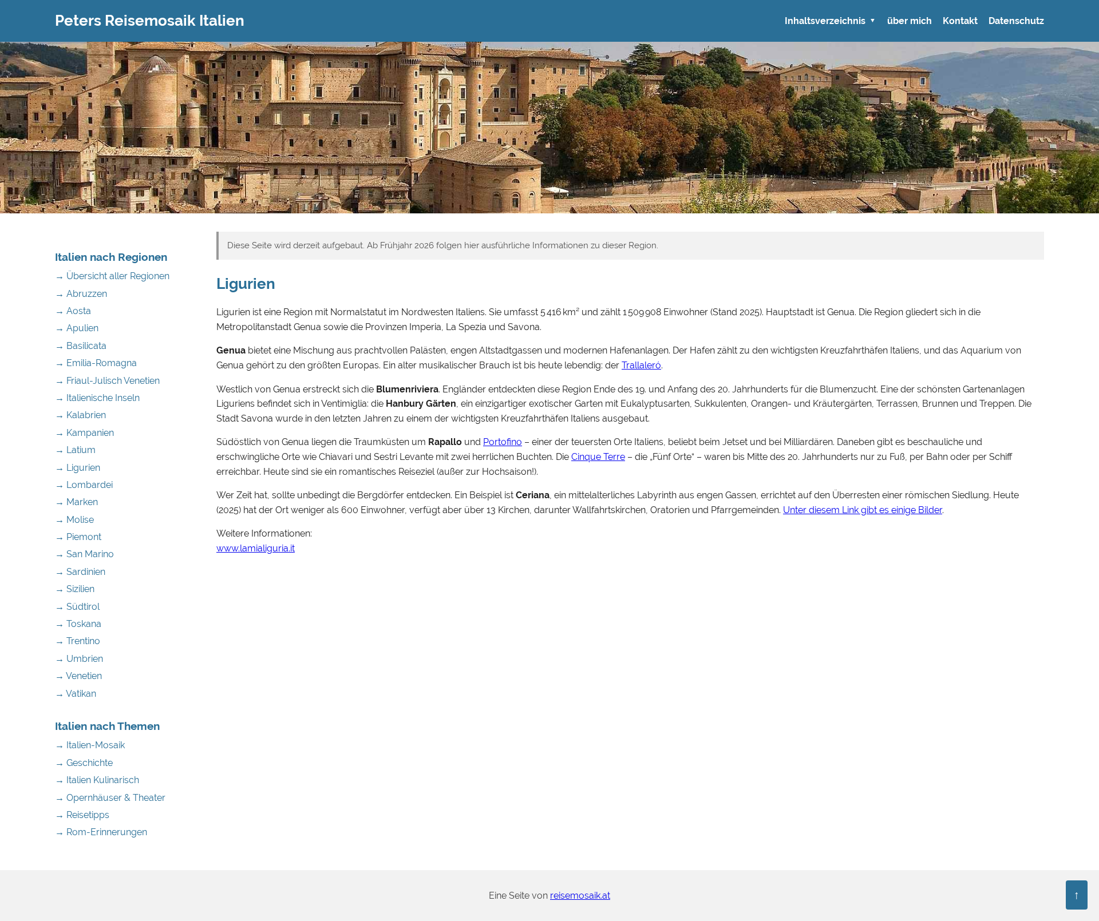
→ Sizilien (74, 588)
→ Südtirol (77, 606)
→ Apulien (76, 328)
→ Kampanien (84, 432)
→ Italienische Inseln (97, 397)
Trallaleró (641, 365)
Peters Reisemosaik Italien (149, 20)
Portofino (502, 441)
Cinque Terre (598, 456)
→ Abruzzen (81, 293)
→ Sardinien (80, 571)
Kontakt (960, 20)
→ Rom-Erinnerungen (101, 832)
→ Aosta (73, 310)
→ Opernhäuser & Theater (110, 797)
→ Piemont (78, 536)
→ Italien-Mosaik (90, 745)
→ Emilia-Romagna (96, 363)
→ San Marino (84, 554)
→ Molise (74, 519)
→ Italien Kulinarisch (97, 780)
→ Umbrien (79, 658)
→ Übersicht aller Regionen (112, 276)
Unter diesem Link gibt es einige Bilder (862, 510)
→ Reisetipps (82, 814)
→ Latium (75, 449)
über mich (909, 20)
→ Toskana (78, 623)
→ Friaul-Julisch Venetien (107, 380)
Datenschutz (1016, 20)
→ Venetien (78, 675)
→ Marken (76, 502)
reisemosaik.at (580, 895)
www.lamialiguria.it (255, 548)
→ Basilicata (80, 345)
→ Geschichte (84, 762)
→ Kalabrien (80, 415)
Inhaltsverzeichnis (825, 20)
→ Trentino (77, 641)
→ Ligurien (77, 467)
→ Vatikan (75, 693)
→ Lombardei (84, 484)
